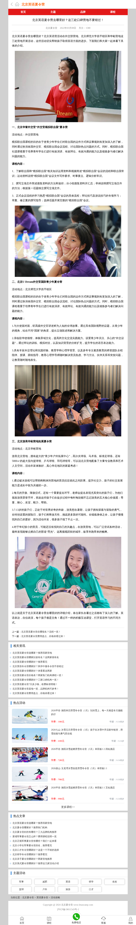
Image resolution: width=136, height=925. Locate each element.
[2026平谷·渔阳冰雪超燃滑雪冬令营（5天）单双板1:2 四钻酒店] (30, 748)
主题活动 (19, 873)
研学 (91, 881)
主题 (53, 11)
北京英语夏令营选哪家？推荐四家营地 (32, 653)
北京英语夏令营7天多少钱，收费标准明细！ (35, 684)
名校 (114, 881)
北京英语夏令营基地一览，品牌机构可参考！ (35, 689)
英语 (68, 881)
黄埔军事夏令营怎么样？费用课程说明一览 (34, 836)
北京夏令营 (51, 28)
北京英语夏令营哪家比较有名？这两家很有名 (35, 657)
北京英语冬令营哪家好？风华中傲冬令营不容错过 (38, 666)
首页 (23, 11)
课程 (112, 11)
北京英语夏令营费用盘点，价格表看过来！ (43, 636)
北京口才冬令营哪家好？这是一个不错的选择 (35, 850)
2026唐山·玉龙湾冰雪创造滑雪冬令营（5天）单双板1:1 (79, 768)
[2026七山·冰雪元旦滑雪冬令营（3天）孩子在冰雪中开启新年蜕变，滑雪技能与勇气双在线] (30, 729)
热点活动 (19, 702)
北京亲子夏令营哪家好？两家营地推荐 (32, 859)
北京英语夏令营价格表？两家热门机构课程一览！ (38, 675)
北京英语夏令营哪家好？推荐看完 (29, 662)
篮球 (21, 889)
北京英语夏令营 (33, 4)
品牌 (83, 11)
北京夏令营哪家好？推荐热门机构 (29, 827)
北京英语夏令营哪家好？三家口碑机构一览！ (35, 680)
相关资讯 (19, 645)
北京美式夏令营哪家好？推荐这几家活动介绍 (35, 863)
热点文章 (19, 816)
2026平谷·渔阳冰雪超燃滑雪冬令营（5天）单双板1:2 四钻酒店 (83, 749)
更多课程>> (68, 807)
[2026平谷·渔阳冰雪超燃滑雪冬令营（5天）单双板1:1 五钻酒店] (30, 787)
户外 (44, 889)
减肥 (44, 881)
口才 (91, 889)
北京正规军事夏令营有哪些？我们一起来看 (34, 841)
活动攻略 (55, 897)
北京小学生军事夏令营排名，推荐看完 (32, 845)
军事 (21, 881)
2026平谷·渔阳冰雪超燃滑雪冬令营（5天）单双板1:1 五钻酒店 (83, 787)
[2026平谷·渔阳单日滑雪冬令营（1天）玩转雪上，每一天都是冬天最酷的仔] (30, 710)
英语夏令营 (42, 897)
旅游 (68, 889)
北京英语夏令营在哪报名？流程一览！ (41, 632)
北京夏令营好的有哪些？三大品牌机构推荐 (34, 832)
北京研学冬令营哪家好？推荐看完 (29, 854)
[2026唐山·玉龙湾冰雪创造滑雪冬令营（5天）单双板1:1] (30, 768)
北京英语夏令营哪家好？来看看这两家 (32, 671)
